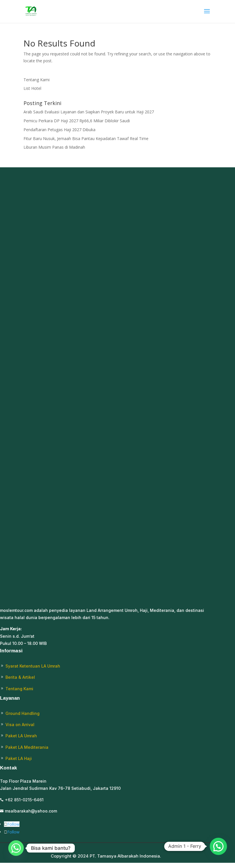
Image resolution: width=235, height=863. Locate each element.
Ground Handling (22, 713)
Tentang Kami (36, 79)
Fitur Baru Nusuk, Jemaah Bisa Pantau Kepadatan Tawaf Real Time (85, 138)
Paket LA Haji (18, 758)
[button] (218, 846)
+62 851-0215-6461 (24, 799)
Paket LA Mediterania (26, 747)
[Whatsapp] (16, 848)
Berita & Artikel (20, 677)
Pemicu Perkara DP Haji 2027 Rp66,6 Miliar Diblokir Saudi (76, 120)
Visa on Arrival (19, 724)
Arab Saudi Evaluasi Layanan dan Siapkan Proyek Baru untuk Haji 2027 (88, 112)
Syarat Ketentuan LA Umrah (32, 666)
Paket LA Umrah (21, 735)
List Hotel (32, 88)
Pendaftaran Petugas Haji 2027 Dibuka (59, 129)
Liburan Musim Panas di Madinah (54, 147)
